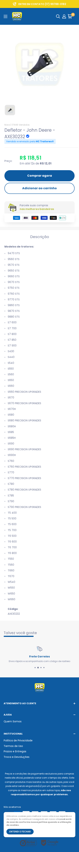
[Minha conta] (64, 16)
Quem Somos (12, 721)
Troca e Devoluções (16, 757)
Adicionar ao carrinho (39, 188)
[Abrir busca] (58, 16)
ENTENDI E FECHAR (20, 831)
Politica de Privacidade (18, 740)
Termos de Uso (13, 746)
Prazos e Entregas (15, 751)
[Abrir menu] (5, 16)
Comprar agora (39, 176)
